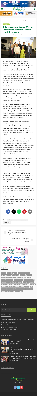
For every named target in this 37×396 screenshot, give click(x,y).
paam (27, 286)
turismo (9, 291)
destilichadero (5, 277)
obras (22, 286)
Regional (6, 24)
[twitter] (18, 387)
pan (32, 286)
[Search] (34, 9)
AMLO (9, 273)
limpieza (31, 282)
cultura (22, 275)
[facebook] (15, 387)
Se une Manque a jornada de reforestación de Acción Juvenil (23, 340)
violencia (20, 291)
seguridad (21, 288)
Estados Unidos (18, 280)
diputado (23, 277)
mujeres (4, 286)
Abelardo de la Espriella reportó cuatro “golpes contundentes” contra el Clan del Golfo (22, 349)
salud (15, 288)
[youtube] (21, 387)
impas (9, 282)
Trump (3, 291)
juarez (19, 282)
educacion (4, 280)
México (17, 286)
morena (33, 284)
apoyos (14, 273)
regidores (9, 288)
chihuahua (4, 275)
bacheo (20, 273)
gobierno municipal (29, 280)
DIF (12, 277)
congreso (16, 275)
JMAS (14, 282)
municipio (10, 286)
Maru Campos (19, 284)
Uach (14, 291)
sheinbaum (29, 288)
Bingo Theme (12, 329)
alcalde (13, 35)
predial (3, 288)
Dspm (29, 277)
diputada (17, 277)
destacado (28, 35)
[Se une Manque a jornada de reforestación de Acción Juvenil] (5, 342)
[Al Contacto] (18, 378)
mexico (27, 284)
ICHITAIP (4, 282)
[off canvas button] (2, 9)
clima (10, 275)
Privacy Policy (18, 383)
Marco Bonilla (10, 284)
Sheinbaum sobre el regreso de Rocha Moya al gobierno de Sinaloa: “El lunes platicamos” (23, 357)
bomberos (26, 273)
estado (10, 280)
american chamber (20, 35)
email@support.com (12, 327)
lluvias (3, 284)
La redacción (7, 35)
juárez (25, 282)
